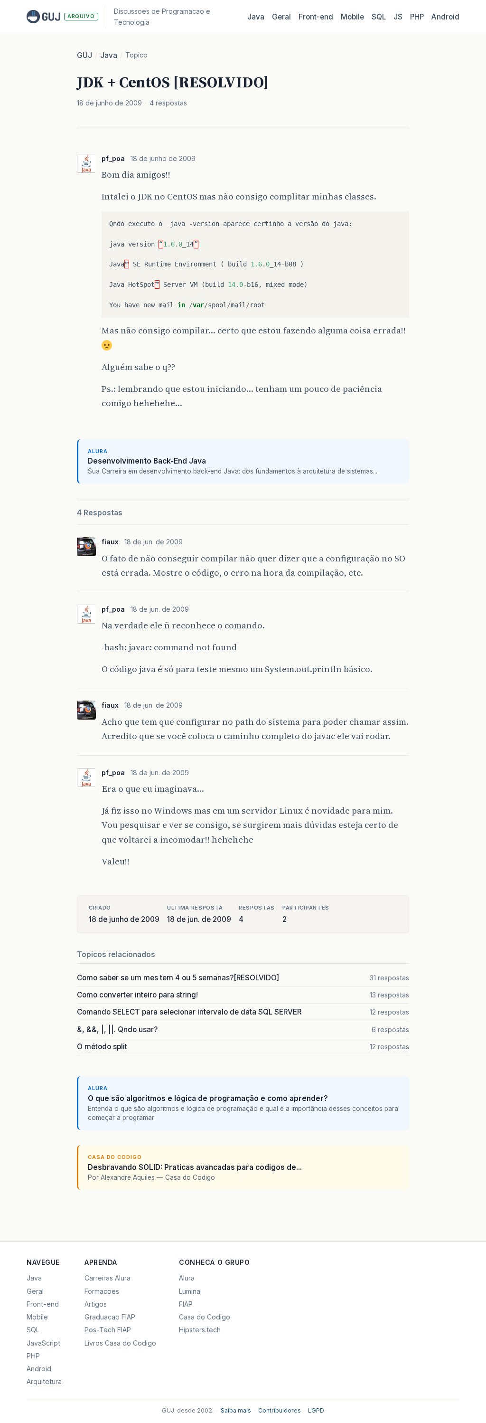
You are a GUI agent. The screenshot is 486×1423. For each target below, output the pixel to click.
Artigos (95, 1304)
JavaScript (43, 1343)
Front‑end (316, 16)
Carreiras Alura (107, 1278)
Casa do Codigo (204, 1317)
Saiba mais (236, 1410)
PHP (417, 16)
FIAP (186, 1304)
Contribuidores (279, 1410)
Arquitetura (44, 1381)
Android (445, 16)
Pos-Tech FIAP (107, 1330)
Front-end (43, 1304)
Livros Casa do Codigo (120, 1343)
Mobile (352, 16)
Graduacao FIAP (109, 1317)
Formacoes (101, 1291)
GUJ (84, 55)
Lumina (189, 1291)
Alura (187, 1278)
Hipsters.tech (200, 1330)
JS (397, 16)
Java (255, 16)
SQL (379, 16)
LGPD (316, 1410)
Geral (281, 16)
